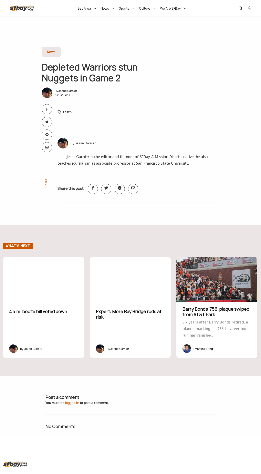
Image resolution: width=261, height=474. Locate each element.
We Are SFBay (170, 8)
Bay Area (84, 8)
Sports (124, 8)
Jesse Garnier (68, 91)
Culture (144, 8)
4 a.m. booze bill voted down (38, 311)
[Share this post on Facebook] (47, 109)
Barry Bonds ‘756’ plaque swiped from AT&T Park (215, 311)
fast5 (67, 112)
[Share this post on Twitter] (47, 122)
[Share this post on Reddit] (47, 134)
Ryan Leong (205, 349)
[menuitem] (85, 9)
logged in (72, 402)
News (105, 8)
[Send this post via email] (47, 147)
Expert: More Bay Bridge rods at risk (128, 314)
